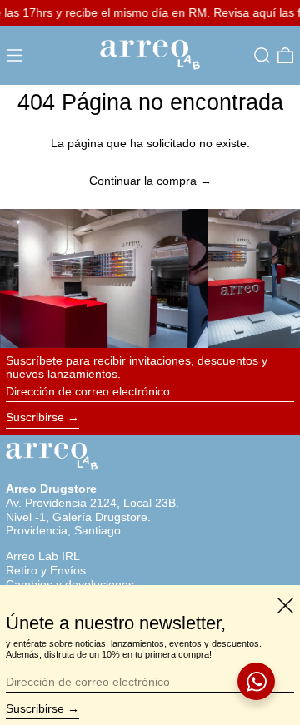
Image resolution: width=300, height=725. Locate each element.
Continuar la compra (143, 180)
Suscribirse (35, 417)
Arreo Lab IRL (43, 556)
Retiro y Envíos (46, 570)
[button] (262, 55)
